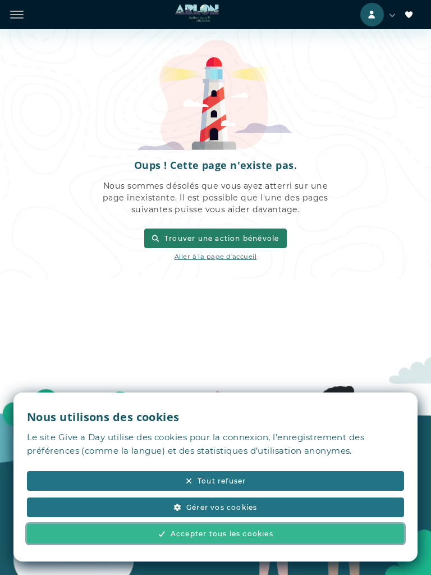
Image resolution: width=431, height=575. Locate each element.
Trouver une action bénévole (221, 238)
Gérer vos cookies (221, 507)
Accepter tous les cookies (222, 534)
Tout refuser (222, 481)
